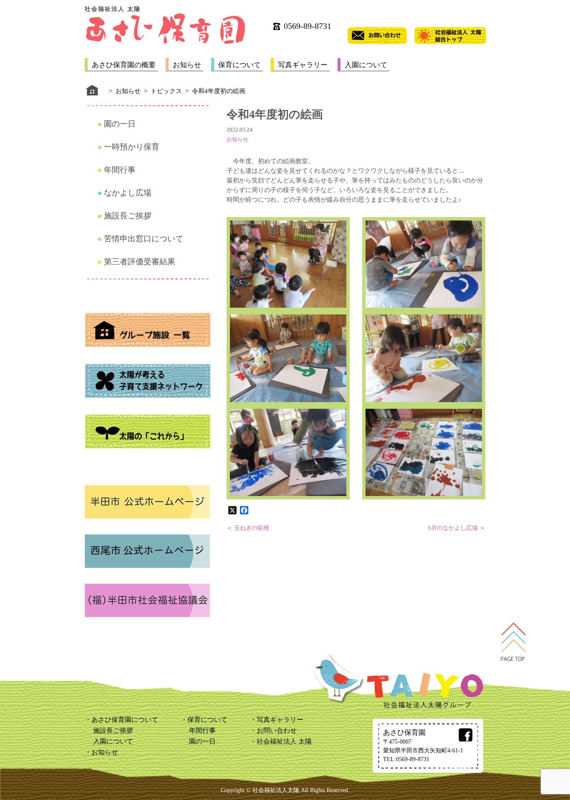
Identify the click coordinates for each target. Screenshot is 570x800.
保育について (239, 65)
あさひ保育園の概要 (124, 65)
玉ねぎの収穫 (251, 528)
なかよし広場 (127, 192)
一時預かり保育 (131, 146)
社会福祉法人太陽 (275, 790)
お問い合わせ (277, 730)
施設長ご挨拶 (127, 215)
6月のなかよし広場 (453, 528)
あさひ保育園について (124, 719)
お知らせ (187, 65)
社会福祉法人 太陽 (284, 741)
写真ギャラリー (303, 65)
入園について (366, 65)
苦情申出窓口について (143, 238)
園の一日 (120, 123)
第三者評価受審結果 (139, 261)
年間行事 (120, 169)
